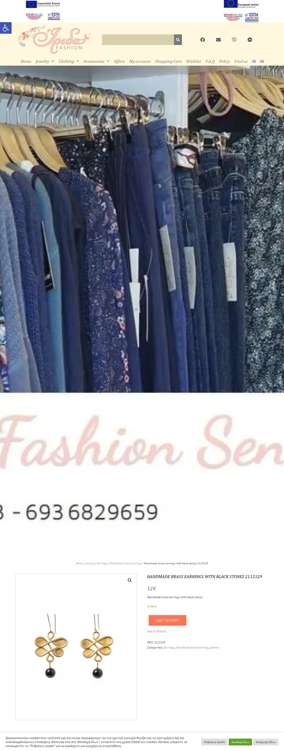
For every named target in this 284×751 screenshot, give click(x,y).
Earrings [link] (102, 563)
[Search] (178, 39)
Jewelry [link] (42, 61)
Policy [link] (224, 61)
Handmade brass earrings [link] (125, 563)
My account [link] (140, 61)
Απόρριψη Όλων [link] (266, 742)
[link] (6, 28)
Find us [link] (241, 61)
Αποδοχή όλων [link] (240, 742)
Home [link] (26, 61)
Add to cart (167, 620)
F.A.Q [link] (210, 61)
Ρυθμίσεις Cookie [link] (214, 742)
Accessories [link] (94, 61)
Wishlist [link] (193, 61)
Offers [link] (119, 61)
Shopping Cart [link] (168, 61)
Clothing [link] (66, 61)
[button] (130, 580)
